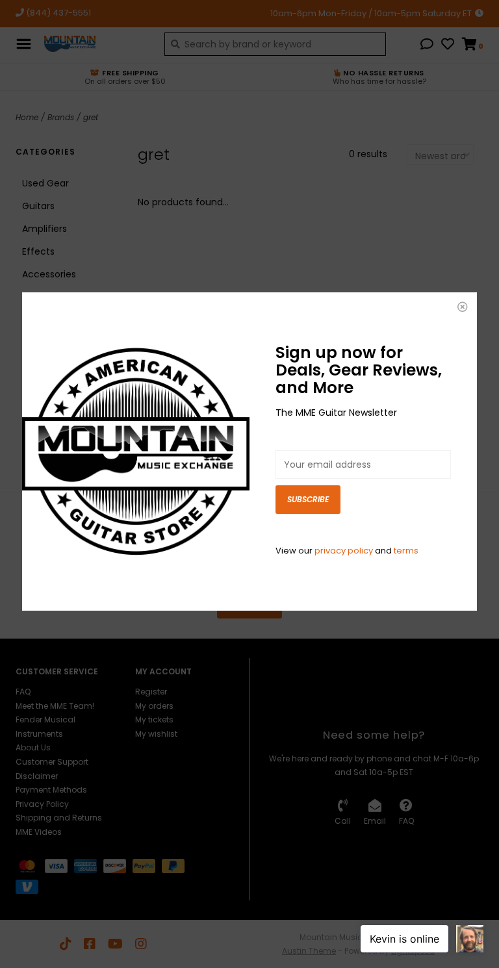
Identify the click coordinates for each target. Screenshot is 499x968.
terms (406, 550)
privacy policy (343, 550)
